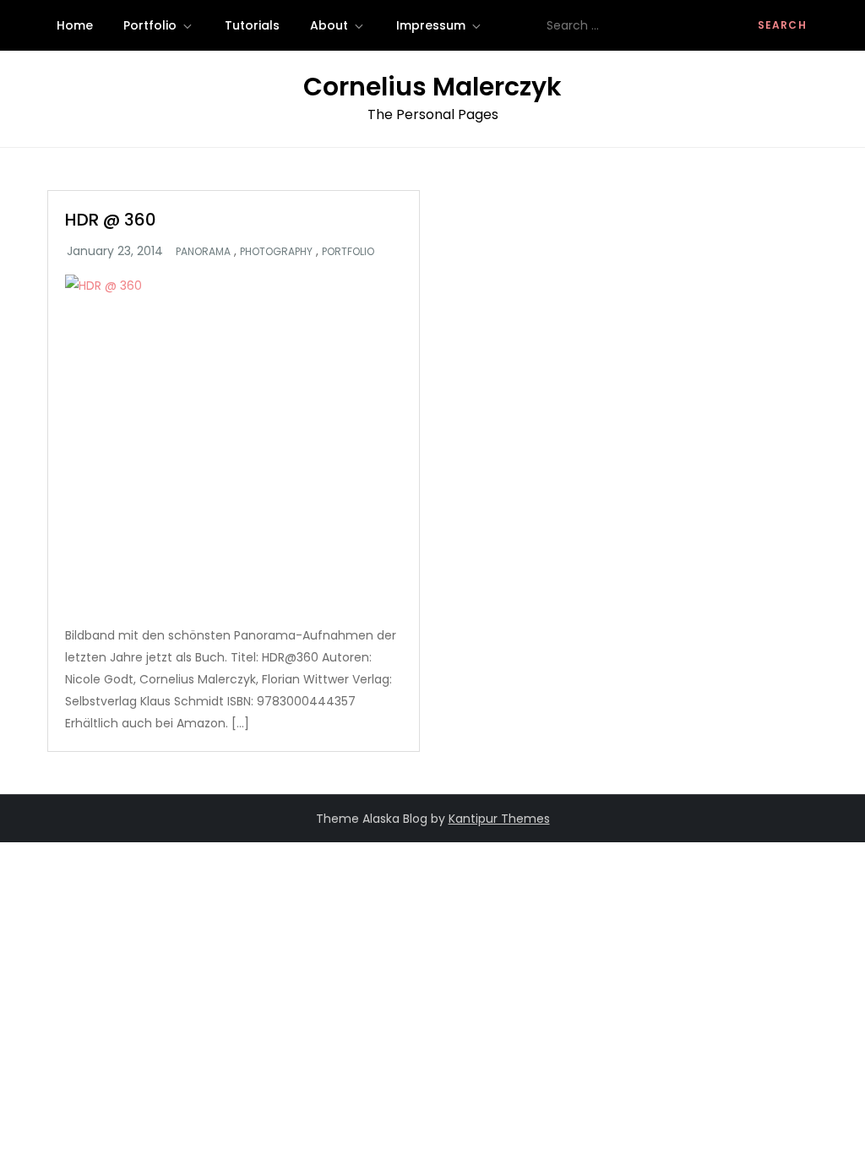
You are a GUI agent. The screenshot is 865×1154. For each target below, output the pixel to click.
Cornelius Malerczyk (432, 86)
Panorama (203, 252)
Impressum (430, 25)
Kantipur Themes (499, 818)
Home (75, 25)
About (329, 25)
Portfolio (150, 25)
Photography (276, 252)
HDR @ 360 (110, 219)
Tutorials (252, 25)
